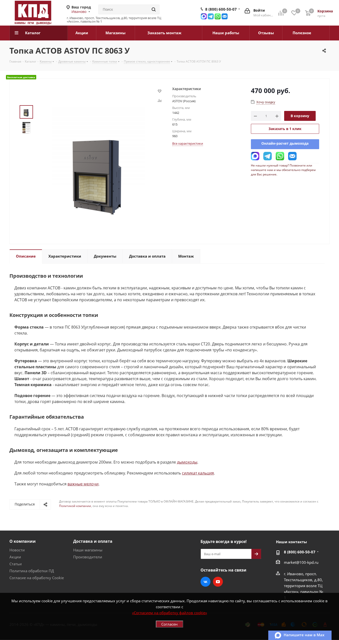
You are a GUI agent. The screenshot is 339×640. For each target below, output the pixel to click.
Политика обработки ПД (31, 570)
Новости (17, 549)
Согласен (169, 624)
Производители (87, 556)
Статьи (15, 563)
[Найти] (154, 9)
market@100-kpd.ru (301, 562)
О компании (22, 541)
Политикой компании (75, 506)
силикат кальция (198, 473)
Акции (15, 556)
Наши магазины (87, 549)
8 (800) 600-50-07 (221, 9)
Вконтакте (205, 582)
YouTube (218, 582)
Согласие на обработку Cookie (36, 577)
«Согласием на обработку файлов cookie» (169, 612)
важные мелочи (83, 484)
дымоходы (187, 462)
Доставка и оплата (92, 541)
